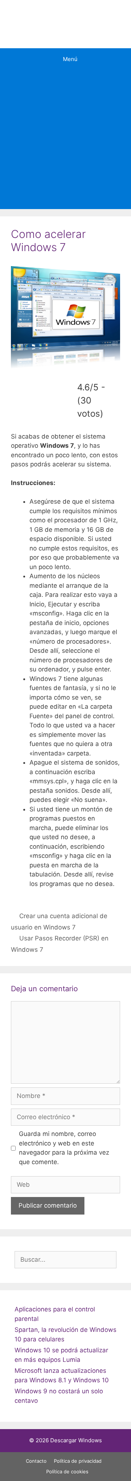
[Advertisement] (65, 139)
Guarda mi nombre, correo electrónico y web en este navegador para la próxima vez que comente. (64, 1148)
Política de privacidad (78, 1461)
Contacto (36, 1461)
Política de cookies (67, 1471)
